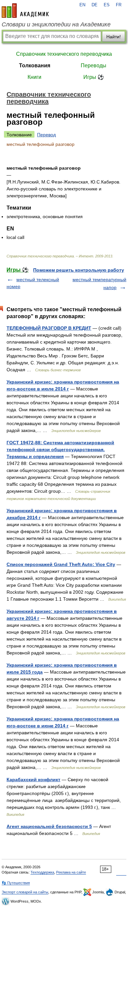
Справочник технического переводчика (64, 54)
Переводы (93, 65)
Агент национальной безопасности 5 (49, 826)
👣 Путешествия (16, 883)
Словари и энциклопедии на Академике (56, 24)
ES (107, 5)
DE (94, 5)
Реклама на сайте (71, 872)
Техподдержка (42, 872)
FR (118, 5)
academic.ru (25, 10)
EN (82, 5)
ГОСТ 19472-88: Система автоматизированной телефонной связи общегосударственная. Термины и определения (60, 449)
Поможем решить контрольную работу (78, 270)
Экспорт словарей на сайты (25, 892)
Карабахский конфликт (33, 779)
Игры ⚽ (93, 77)
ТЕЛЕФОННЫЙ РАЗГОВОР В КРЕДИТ (49, 328)
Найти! (113, 36)
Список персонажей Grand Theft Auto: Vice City (61, 564)
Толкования (34, 65)
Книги (34, 77)
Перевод (46, 134)
